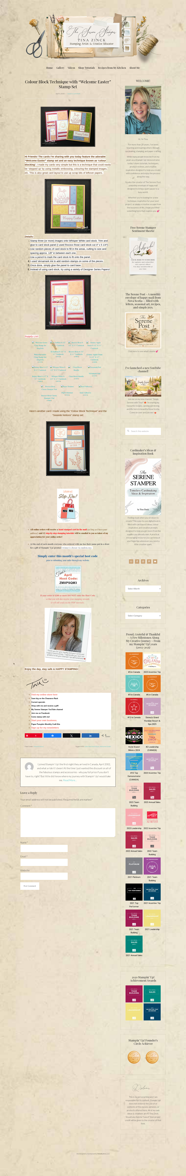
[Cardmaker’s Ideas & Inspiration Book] (143, 514)
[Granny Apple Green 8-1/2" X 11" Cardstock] (94, 348)
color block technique (92, 746)
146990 (94, 362)
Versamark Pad (94, 373)
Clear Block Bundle (76, 376)
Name (24, 842)
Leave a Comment (73, 94)
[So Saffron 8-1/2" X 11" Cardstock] (58, 345)
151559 (40, 362)
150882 (76, 357)
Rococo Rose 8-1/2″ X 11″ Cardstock (76, 352)
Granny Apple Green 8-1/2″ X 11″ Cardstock (94, 357)
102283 (94, 376)
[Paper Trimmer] (67, 386)
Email (24, 856)
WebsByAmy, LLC (103, 1154)
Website (25, 870)
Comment (26, 805)
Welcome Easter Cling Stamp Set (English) (40, 357)
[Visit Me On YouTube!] (143, 110)
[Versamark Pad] (94, 367)
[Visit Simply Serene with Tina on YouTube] (143, 396)
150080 (49, 400)
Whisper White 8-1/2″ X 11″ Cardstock (58, 377)
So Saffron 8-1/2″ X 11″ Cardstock (58, 352)
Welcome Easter (105, 746)
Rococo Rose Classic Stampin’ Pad (49, 396)
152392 (67, 395)
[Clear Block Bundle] (76, 370)
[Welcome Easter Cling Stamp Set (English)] (40, 348)
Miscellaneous (39, 746)
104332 (85, 395)
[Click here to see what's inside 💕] (143, 348)
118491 (76, 379)
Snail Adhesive (85, 392)
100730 (58, 381)
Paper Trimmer (67, 392)
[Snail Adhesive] (85, 386)
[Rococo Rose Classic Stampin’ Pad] (49, 389)
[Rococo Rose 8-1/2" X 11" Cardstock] (76, 345)
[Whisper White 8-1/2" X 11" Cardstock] (58, 370)
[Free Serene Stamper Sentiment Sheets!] (143, 277)
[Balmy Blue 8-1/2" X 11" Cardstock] (40, 370)
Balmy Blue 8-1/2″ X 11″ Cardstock (40, 377)
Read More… (70, 780)
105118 (58, 357)
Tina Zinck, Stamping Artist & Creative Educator (93, 37)
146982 (40, 381)
